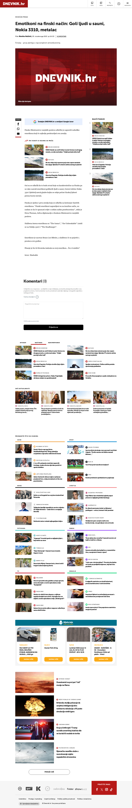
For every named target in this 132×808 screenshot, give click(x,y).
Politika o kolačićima (84, 799)
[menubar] (119, 4)
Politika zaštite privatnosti (66, 799)
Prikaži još (49, 772)
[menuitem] (119, 3)
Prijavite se (53, 327)
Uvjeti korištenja (49, 799)
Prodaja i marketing (35, 799)
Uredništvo (22, 799)
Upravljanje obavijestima (30, 803)
